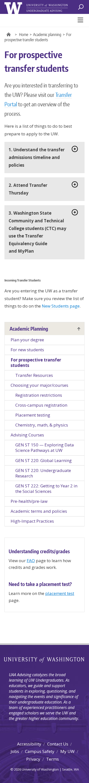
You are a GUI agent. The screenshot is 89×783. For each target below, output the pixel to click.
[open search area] (80, 7)
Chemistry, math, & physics (41, 425)
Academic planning (47, 34)
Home (23, 34)
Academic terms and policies (39, 511)
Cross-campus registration (41, 405)
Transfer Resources (34, 375)
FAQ (31, 560)
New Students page (61, 306)
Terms (52, 759)
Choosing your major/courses (39, 385)
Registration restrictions (38, 395)
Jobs (15, 751)
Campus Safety (39, 751)
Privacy (33, 759)
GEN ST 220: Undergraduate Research (43, 473)
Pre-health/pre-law (29, 501)
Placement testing (32, 415)
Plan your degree (27, 340)
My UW (67, 751)
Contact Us (57, 744)
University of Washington (44, 660)
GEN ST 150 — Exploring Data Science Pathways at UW (44, 447)
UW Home (9, 34)
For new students (27, 349)
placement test (59, 593)
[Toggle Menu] (80, 20)
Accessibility (29, 744)
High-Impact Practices (32, 521)
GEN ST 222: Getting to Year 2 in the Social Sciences (46, 488)
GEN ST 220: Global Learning (43, 460)
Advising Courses (27, 435)
